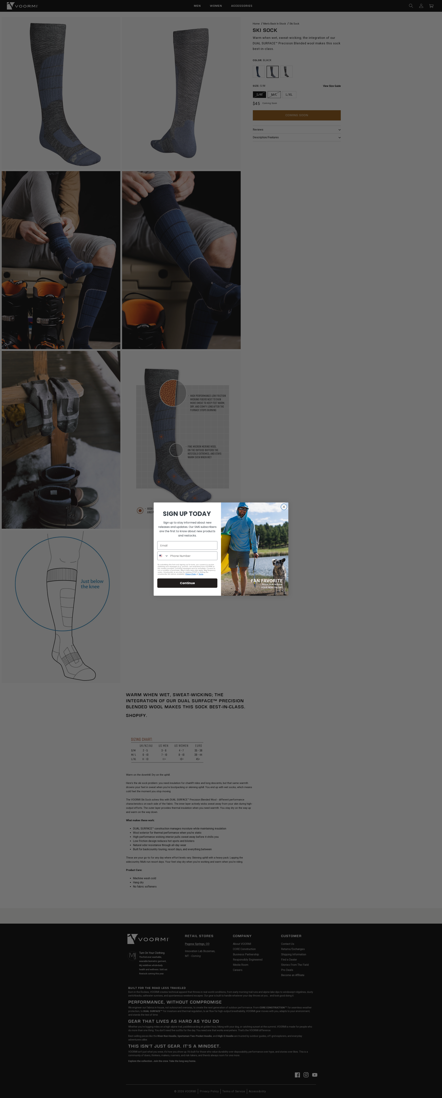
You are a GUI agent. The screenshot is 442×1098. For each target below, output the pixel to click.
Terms (201, 574)
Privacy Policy (190, 574)
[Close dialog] (284, 507)
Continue (187, 583)
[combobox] (163, 556)
